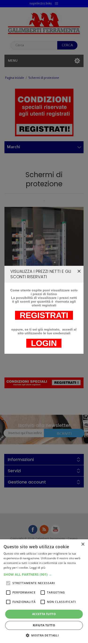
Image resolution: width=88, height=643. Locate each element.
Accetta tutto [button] (44, 614)
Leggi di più (37, 568)
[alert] (44, 591)
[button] (44, 574)
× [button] (82, 544)
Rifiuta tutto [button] (44, 625)
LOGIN (43, 343)
